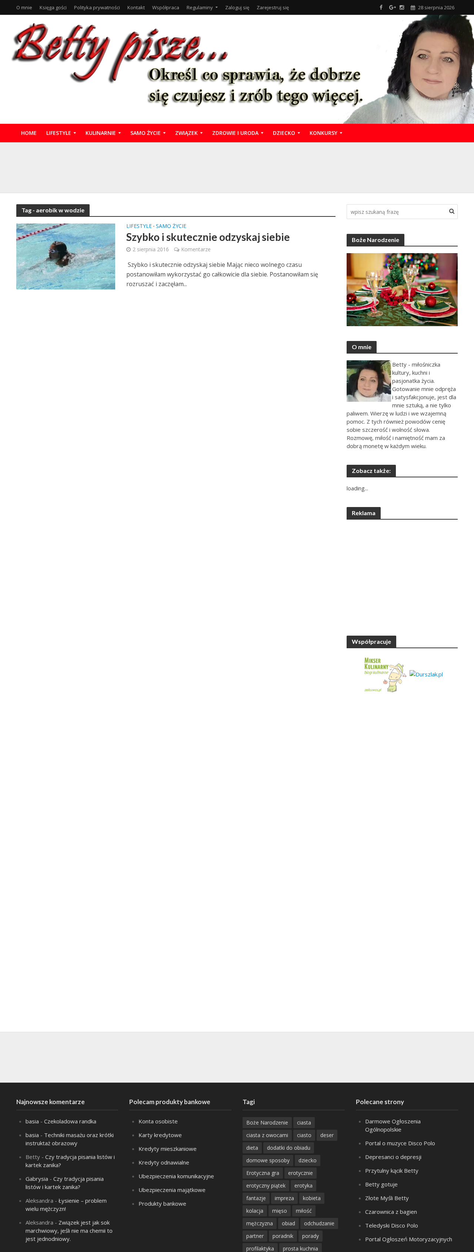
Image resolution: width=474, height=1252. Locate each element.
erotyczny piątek (266, 1185)
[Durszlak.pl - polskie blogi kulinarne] (426, 673)
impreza (284, 1198)
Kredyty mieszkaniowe (167, 1148)
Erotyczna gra (262, 1172)
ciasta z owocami (267, 1135)
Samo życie (145, 132)
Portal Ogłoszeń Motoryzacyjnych (408, 1239)
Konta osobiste (158, 1121)
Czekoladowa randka (70, 1121)
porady (310, 1235)
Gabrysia (37, 1178)
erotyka (303, 1185)
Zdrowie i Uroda (235, 132)
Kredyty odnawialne (163, 1162)
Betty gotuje (381, 1184)
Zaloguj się (237, 7)
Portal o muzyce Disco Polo (400, 1143)
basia (32, 1121)
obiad (288, 1223)
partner (255, 1235)
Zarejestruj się (273, 7)
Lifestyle (58, 132)
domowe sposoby (268, 1160)
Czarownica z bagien (391, 1211)
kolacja (254, 1210)
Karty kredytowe (160, 1135)
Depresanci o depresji (393, 1156)
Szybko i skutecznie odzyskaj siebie (208, 237)
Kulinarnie (101, 132)
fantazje (256, 1198)
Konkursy (323, 132)
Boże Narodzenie (267, 1122)
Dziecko (284, 132)
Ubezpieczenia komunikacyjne (176, 1176)
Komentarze (196, 249)
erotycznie (300, 1172)
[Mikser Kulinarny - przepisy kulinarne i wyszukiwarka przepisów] (385, 673)
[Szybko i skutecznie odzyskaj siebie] (66, 256)
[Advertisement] (237, 166)
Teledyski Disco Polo (391, 1225)
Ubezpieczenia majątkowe (172, 1189)
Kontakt (136, 7)
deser (327, 1135)
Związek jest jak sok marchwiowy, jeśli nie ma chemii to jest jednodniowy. (69, 1230)
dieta (252, 1147)
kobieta (312, 1198)
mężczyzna (259, 1223)
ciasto (304, 1135)
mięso (279, 1210)
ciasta (304, 1122)
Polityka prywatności (97, 7)
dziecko (307, 1160)
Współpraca (165, 7)
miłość (304, 1210)
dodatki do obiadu (288, 1147)
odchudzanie (319, 1223)
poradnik (283, 1235)
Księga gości (53, 7)
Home (29, 132)
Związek (186, 132)
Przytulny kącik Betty (391, 1170)
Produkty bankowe (162, 1203)
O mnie (24, 7)
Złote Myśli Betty (387, 1198)
